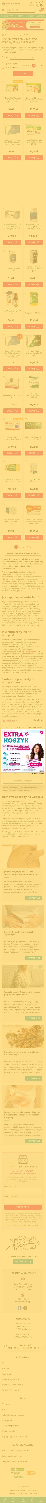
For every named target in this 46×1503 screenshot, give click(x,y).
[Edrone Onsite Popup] (23, 751)
